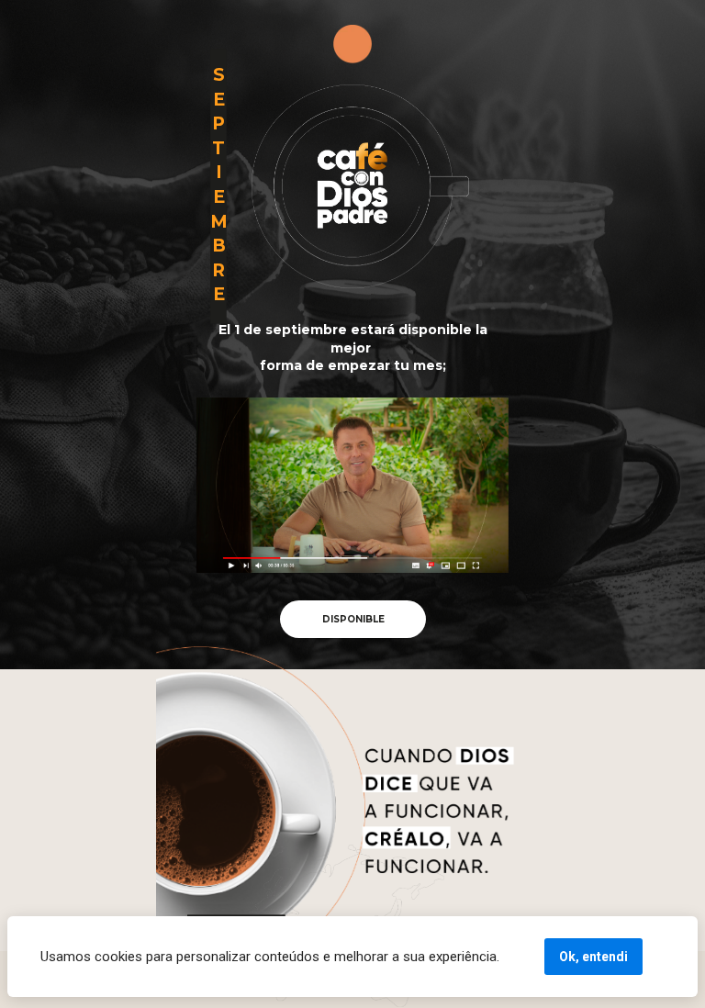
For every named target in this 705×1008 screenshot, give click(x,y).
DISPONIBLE (352, 619)
